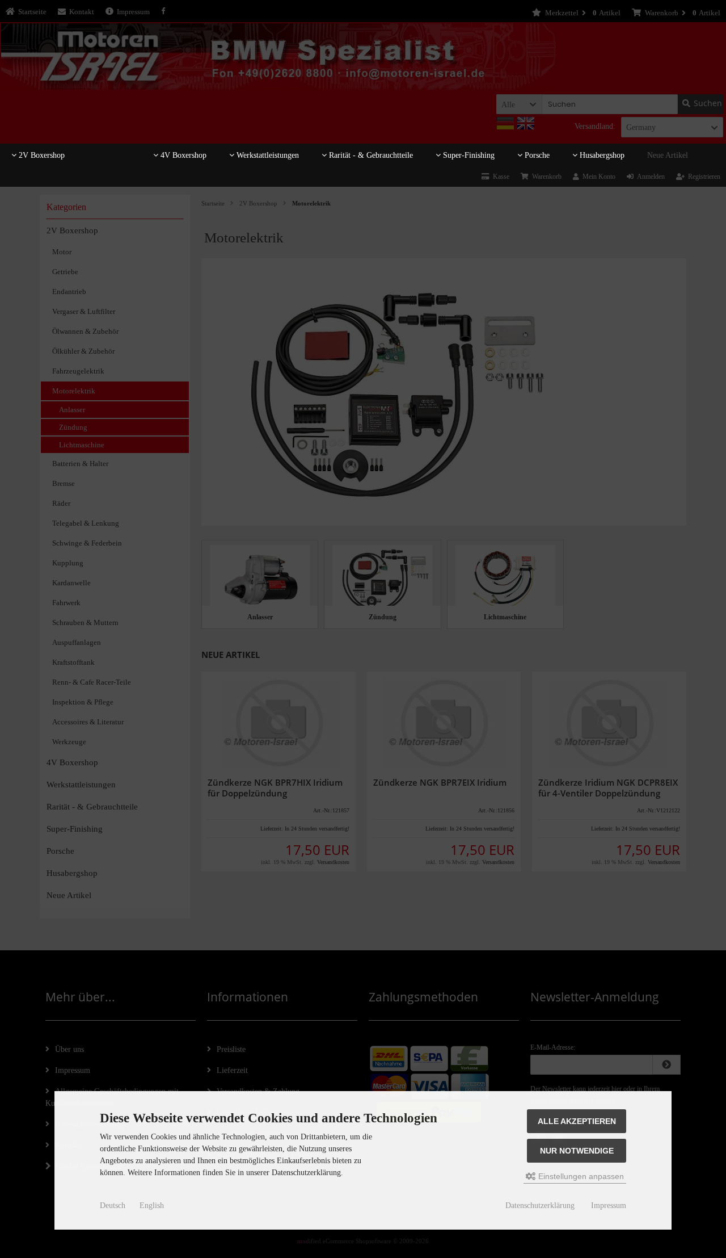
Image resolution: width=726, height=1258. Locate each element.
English (152, 1205)
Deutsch (112, 1205)
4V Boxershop (182, 155)
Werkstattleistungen (266, 155)
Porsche (536, 155)
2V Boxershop (40, 155)
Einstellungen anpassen (580, 1176)
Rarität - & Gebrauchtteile (370, 155)
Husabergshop (600, 155)
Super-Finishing (468, 155)
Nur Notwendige (577, 1150)
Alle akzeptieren (577, 1121)
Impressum (608, 1205)
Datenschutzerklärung (540, 1205)
